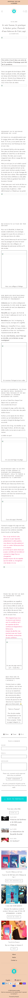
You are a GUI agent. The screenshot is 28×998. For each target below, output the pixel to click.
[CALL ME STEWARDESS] (14, 894)
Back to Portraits (15, 799)
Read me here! (14, 917)
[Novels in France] (14, 930)
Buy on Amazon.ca (14, 880)
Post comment (14, 779)
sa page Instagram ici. (14, 722)
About (14, 954)
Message (4, 761)
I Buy (14, 948)
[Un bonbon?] (5, 840)
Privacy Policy (11, 785)
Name (3, 745)
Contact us (14, 960)
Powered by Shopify (14, 996)
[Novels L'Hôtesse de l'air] (14, 860)
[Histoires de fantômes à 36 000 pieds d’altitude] (5, 818)
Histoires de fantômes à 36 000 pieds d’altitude (18, 822)
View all (14, 812)
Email (3, 753)
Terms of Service (21, 785)
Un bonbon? (14, 841)
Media (14, 957)
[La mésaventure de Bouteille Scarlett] (5, 830)
